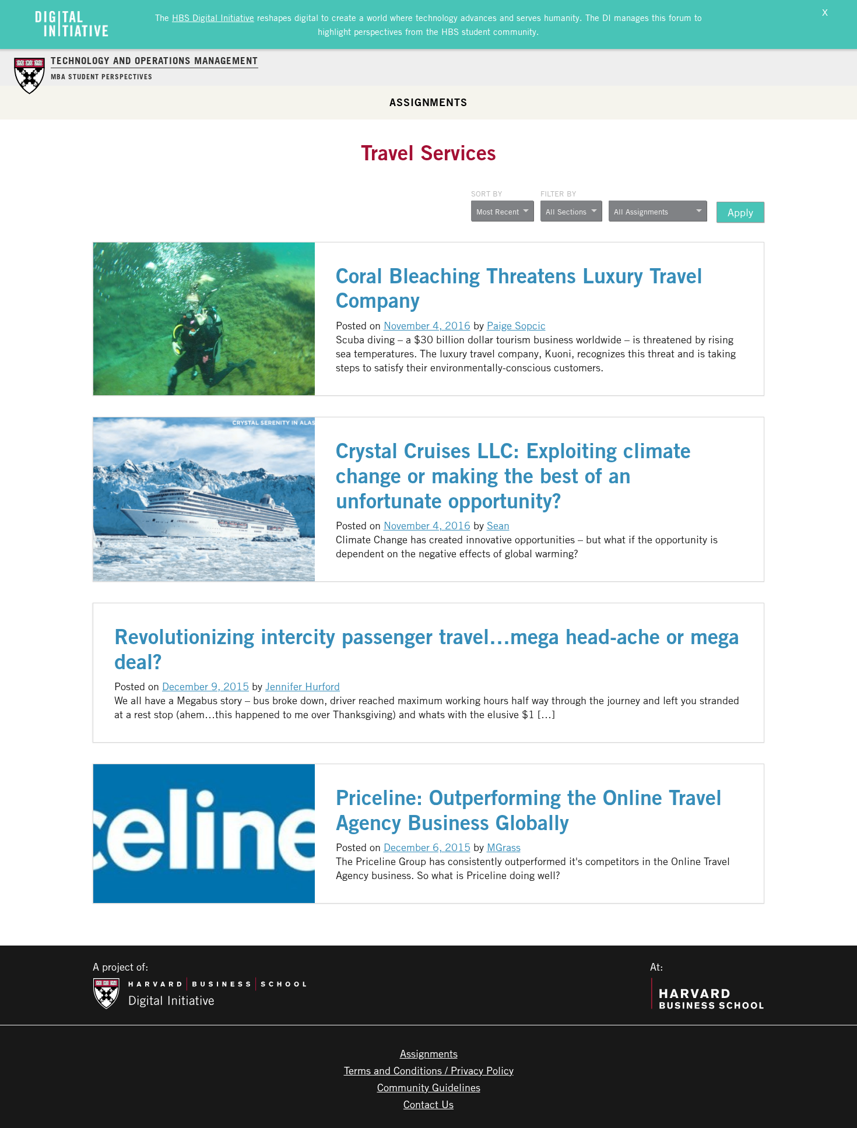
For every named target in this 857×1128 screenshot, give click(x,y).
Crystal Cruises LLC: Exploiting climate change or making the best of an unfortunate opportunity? (513, 475)
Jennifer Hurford (302, 686)
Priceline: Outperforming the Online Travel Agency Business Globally (529, 810)
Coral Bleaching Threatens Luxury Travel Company (519, 288)
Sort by (486, 193)
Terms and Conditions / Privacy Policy (429, 1070)
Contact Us (428, 1104)
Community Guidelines (428, 1087)
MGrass (504, 847)
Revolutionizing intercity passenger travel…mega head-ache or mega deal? (426, 649)
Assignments (428, 102)
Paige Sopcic (516, 325)
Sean (498, 525)
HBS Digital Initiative (213, 17)
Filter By (558, 193)
